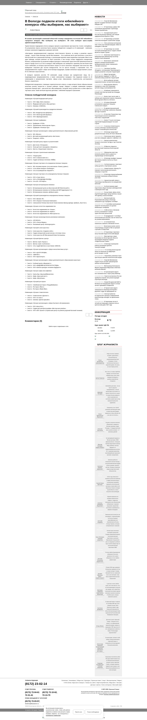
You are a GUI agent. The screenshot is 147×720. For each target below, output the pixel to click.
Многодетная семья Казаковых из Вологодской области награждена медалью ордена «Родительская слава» (106, 238)
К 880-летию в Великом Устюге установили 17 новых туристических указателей (107, 211)
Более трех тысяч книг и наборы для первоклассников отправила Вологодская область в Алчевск (108, 98)
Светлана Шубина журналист (100, 468)
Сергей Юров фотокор (100, 483)
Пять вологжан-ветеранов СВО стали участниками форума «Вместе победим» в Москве (108, 44)
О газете (28, 710)
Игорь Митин (100, 626)
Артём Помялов (100, 378)
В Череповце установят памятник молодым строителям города (107, 39)
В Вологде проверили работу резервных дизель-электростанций (106, 245)
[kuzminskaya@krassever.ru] (98, 670)
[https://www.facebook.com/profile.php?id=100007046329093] (101, 365)
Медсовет (112, 682)
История (34, 710)
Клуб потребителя (102, 682)
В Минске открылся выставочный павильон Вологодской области (107, 148)
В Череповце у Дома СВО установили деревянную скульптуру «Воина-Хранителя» (107, 28)
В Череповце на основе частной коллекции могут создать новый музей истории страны (108, 50)
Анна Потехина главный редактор (100, 538)
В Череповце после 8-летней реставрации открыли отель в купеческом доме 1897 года (107, 303)
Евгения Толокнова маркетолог (100, 560)
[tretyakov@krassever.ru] (99, 433)
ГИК (121, 706)
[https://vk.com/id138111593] (99, 365)
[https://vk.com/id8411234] (100, 508)
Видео (119, 680)
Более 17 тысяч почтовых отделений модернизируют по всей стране (107, 121)
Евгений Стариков (100, 521)
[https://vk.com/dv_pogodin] (99, 396)
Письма (119, 682)
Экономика (72, 680)
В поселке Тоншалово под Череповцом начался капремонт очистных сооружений (108, 115)
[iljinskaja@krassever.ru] (98, 365)
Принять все (78, 712)
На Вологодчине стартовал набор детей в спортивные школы (108, 165)
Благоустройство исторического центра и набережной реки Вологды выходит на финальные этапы (107, 296)
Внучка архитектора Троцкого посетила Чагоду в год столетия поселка (108, 142)
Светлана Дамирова (100, 608)
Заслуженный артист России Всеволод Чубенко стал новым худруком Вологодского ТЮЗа (107, 34)
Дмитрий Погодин (100, 393)
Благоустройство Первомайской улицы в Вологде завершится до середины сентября (106, 199)
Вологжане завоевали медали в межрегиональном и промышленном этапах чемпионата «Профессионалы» (106, 63)
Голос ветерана (106, 685)
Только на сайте (90, 682)
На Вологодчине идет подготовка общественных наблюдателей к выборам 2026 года (108, 187)
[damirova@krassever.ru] (99, 612)
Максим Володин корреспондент (100, 446)
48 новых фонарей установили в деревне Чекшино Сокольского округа (105, 104)
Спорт (104, 680)
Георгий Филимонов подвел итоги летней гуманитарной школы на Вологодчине (106, 261)
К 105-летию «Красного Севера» (74, 682)
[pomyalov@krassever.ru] (99, 381)
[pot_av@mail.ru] (99, 542)
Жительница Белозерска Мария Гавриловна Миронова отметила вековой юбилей (107, 267)
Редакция (41, 710)
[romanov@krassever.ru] (99, 450)
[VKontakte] (58, 329)
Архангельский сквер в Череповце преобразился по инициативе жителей (108, 181)
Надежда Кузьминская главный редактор (100, 665)
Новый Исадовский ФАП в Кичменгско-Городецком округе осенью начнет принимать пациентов (108, 283)
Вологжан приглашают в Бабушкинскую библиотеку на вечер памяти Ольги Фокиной (107, 56)
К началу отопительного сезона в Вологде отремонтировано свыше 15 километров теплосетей (107, 127)
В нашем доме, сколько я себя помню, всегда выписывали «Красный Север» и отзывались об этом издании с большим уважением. (112, 641)
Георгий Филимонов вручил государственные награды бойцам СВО (106, 22)
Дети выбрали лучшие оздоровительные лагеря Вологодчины (107, 81)
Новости (35, 16)
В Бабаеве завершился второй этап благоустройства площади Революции (107, 92)
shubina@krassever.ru (32, 703)
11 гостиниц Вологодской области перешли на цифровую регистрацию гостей (108, 251)
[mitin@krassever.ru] (99, 628)
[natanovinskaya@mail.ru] (98, 508)
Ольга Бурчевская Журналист (100, 415)
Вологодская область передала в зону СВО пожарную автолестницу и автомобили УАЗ (106, 86)
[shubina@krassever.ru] (99, 471)
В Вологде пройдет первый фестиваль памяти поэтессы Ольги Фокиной (108, 159)
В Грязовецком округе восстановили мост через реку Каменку (107, 272)
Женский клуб (116, 685)
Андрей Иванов (35, 30)
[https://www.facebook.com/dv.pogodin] (101, 396)
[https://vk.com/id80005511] (100, 670)
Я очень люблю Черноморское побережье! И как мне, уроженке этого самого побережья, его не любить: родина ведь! (112, 556)
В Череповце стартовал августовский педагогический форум (107, 232)
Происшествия (96, 680)
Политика (65, 680)
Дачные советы (95, 685)
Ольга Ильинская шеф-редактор (100, 361)
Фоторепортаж (111, 680)
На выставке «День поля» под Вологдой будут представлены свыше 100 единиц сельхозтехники (108, 193)
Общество (80, 680)
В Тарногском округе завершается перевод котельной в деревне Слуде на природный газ (106, 289)
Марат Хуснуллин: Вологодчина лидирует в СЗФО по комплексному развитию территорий (107, 76)
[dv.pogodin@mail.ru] (98, 396)
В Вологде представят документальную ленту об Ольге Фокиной (108, 132)
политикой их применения (53, 715)
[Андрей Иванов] (27, 30)
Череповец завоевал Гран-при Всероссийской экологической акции (108, 256)
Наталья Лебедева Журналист (100, 504)
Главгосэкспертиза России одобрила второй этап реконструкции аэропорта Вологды (108, 277)
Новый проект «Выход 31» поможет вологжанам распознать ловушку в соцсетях (108, 170)
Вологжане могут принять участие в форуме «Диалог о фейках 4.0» (108, 137)
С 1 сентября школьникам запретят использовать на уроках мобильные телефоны (108, 205)
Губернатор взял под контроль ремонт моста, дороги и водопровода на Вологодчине (106, 154)
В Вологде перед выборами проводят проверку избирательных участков (108, 176)
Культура (87, 680)
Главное (27, 16)
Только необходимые (93, 712)
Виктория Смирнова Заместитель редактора (99, 592)
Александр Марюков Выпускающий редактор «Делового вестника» (100, 647)
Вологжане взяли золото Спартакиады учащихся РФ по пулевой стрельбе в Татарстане (107, 227)
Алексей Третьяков (100, 429)
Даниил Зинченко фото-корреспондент (100, 576)
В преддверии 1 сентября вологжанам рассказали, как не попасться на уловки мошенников (108, 217)
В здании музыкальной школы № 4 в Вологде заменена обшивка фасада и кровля (108, 109)
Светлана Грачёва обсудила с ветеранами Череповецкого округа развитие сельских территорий (107, 70)
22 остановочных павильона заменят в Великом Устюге (107, 222)
